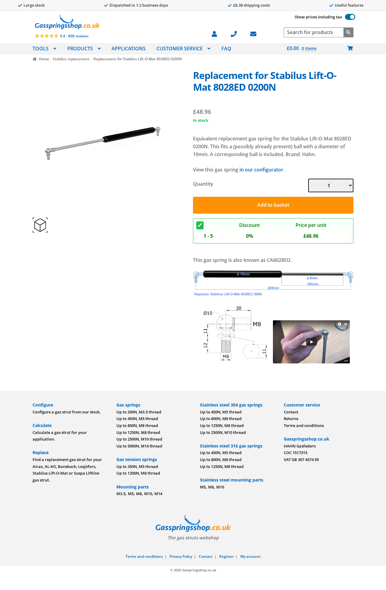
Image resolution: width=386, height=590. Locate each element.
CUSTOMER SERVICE (180, 48)
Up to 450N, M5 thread (137, 418)
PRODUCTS (80, 48)
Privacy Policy (180, 556)
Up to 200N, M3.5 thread (138, 412)
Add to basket (273, 205)
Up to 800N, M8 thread (137, 425)
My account (250, 556)
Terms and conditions (304, 425)
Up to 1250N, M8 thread (138, 432)
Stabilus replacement (71, 58)
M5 (131, 493)
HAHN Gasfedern (300, 446)
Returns (291, 418)
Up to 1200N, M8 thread (138, 473)
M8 (139, 493)
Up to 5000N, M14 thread (139, 446)
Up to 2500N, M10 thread (139, 439)
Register (226, 556)
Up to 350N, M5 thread (137, 466)
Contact (291, 412)
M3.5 (120, 493)
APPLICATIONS (129, 48)
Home (44, 58)
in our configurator (261, 169)
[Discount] (200, 225)
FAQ (226, 48)
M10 (148, 493)
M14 (158, 493)
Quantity (203, 183)
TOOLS (41, 48)
